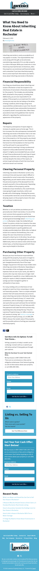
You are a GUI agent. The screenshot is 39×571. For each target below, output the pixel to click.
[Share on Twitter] (7, 330)
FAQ (3, 538)
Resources (19, 538)
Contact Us (22, 536)
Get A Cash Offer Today (11, 14)
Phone (9, 381)
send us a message (26, 314)
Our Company (24, 14)
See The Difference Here (19, 431)
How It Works (31, 536)
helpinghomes (9, 41)
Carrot (34, 568)
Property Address (13, 374)
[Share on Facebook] (4, 330)
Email (9, 388)
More (32, 14)
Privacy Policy (28, 538)
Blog (35, 538)
